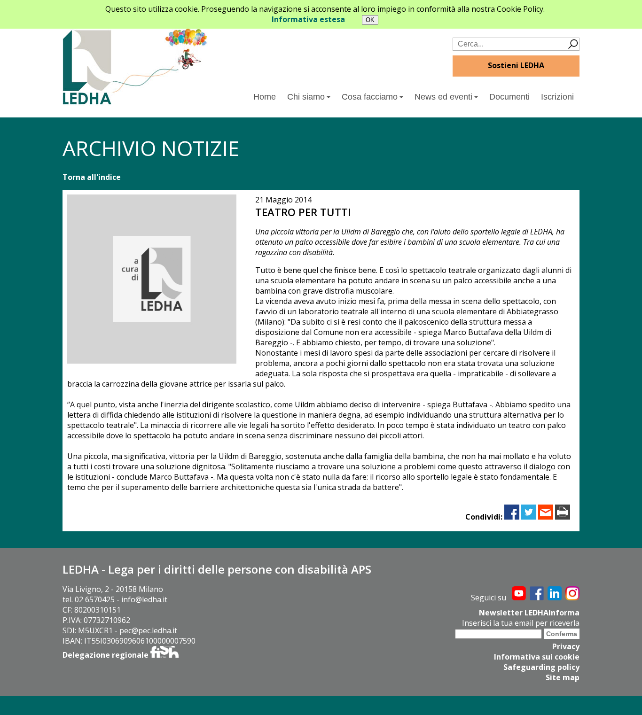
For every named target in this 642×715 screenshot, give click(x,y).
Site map (562, 677)
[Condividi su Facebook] (511, 517)
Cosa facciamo (370, 96)
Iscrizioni (557, 96)
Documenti (509, 96)
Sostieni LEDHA (516, 65)
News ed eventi (443, 96)
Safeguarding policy (541, 667)
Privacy (565, 646)
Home (264, 96)
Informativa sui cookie (536, 657)
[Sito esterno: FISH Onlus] (164, 655)
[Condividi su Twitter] (528, 517)
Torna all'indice (92, 177)
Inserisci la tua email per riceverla (520, 623)
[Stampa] (562, 517)
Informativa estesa (308, 19)
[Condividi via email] (545, 517)
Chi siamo (306, 96)
